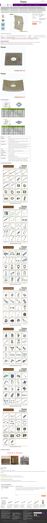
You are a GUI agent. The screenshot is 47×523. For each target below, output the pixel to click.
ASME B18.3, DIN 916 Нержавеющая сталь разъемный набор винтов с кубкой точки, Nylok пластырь (28, 513)
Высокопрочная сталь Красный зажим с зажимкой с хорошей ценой (6, 517)
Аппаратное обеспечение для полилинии (15, 6)
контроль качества (28, 4)
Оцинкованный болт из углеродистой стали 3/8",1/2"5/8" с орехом (36, 506)
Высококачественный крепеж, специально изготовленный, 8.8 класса (43, 506)
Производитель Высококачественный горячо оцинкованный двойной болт (17, 506)
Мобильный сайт (36, 517)
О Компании (16, 4)
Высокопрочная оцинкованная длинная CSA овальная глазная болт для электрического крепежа (22, 508)
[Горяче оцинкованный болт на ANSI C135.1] (10, 502)
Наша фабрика (21, 4)
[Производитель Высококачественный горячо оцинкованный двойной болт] (17, 502)
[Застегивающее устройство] (4, 502)
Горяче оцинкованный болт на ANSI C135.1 (10, 505)
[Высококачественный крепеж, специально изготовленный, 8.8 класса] (43, 502)
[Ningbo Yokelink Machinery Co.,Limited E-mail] (1, 489)
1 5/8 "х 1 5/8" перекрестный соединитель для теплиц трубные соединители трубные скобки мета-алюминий (17, 513)
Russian (44, 1)
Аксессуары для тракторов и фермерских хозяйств (6, 511)
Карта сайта (38, 516)
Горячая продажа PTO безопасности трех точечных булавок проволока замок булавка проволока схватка (6, 513)
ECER (26, 522)
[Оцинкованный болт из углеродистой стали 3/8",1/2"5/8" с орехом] (36, 502)
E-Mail (35, 516)
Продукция (10, 4)
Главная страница (3, 6)
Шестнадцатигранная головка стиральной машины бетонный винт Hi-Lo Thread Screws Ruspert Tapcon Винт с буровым (28, 516)
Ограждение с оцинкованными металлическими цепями (16, 516)
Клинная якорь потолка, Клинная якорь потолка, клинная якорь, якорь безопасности (28, 519)
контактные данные (36, 4)
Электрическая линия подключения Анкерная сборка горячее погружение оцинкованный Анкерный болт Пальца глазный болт (30, 508)
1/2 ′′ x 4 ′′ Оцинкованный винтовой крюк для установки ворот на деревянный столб (16, 518)
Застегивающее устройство (3, 505)
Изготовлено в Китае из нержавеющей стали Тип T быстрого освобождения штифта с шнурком (6, 516)
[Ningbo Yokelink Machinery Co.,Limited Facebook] (36, 515)
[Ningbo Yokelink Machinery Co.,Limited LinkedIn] (34, 515)
